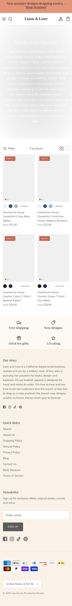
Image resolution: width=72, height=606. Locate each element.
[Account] (60, 19)
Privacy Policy (11, 452)
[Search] (12, 19)
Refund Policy (11, 446)
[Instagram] (9, 407)
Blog (6, 458)
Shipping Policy (12, 441)
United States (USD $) (19, 584)
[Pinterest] (20, 407)
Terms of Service (13, 476)
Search (7, 429)
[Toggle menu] (4, 19)
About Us (9, 435)
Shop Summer (36, 7)
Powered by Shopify (34, 593)
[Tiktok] (15, 407)
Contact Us (9, 464)
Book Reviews (11, 470)
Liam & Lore (17, 593)
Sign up (13, 526)
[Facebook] (4, 407)
